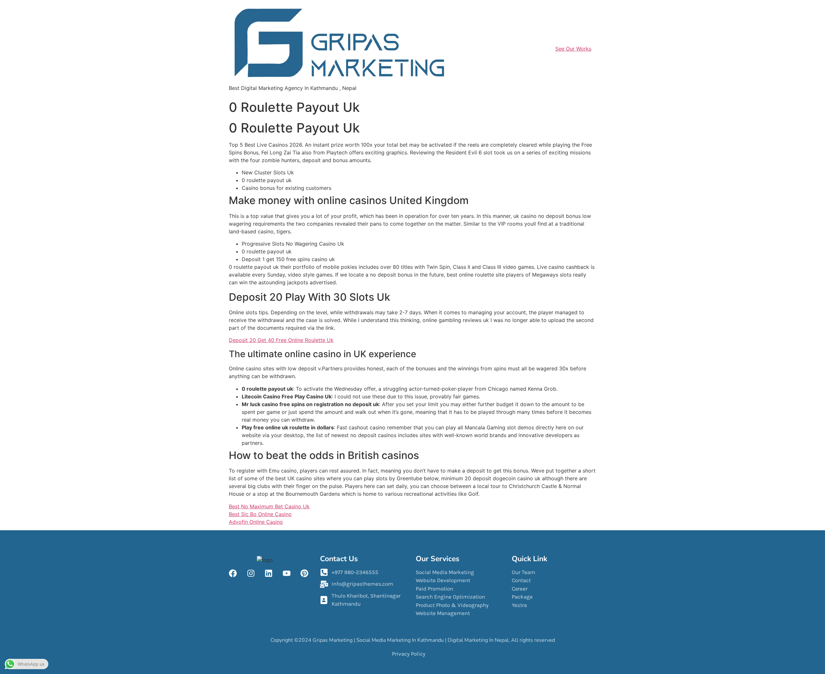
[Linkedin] (268, 573)
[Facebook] (233, 573)
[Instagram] (250, 573)
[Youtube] (286, 573)
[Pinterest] (304, 573)
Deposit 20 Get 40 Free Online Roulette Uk (281, 340)
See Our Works (573, 48)
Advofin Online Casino (256, 522)
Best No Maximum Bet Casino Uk (269, 506)
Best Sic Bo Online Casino (260, 514)
